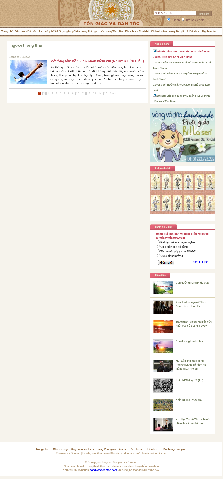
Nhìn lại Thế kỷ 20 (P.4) (189, 380)
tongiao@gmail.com (154, 453)
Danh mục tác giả (174, 449)
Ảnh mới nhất (163, 168)
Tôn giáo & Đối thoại (188, 31)
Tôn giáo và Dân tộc (68, 453)
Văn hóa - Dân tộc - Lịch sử (31, 31)
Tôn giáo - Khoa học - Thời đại (130, 31)
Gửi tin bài (137, 449)
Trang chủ (7, 31)
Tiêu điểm (160, 275)
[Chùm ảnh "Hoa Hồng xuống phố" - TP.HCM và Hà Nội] (182, 213)
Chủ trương (60, 449)
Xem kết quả (200, 261)
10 (77, 93)
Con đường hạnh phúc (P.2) (192, 282)
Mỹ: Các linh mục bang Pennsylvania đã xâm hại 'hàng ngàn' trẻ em (191, 364)
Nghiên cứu (209, 31)
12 (88, 93)
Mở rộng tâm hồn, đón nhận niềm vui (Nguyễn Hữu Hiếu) (97, 61)
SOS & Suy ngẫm (60, 31)
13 (94, 93)
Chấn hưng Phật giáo (86, 31)
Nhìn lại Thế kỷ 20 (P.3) (189, 399)
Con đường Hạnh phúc (190, 341)
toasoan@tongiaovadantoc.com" (119, 453)
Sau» (113, 93)
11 (83, 93)
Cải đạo (106, 31)
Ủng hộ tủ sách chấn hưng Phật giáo (93, 449)
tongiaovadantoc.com (103, 470)
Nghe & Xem (162, 44)
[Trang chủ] (111, 18)
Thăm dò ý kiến (163, 227)
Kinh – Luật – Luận (162, 31)
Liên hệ (122, 449)
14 (100, 93)
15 (105, 93)
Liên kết (152, 449)
